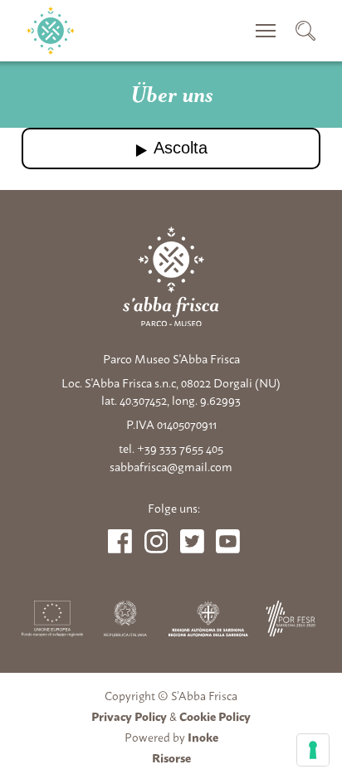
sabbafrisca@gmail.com (171, 466)
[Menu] (266, 31)
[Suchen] (305, 31)
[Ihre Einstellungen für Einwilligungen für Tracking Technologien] (313, 750)
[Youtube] (192, 541)
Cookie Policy (215, 715)
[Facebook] (120, 541)
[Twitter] (228, 541)
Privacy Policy (129, 715)
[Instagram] (156, 541)
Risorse (171, 757)
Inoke (203, 736)
